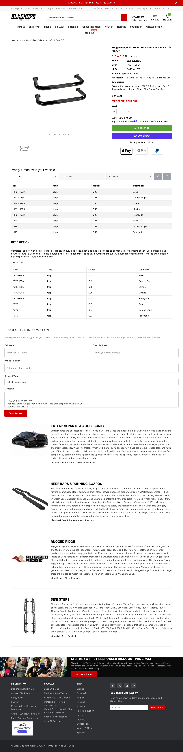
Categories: (118, 82)
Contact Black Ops (20, 693)
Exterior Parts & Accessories (126, 86)
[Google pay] (142, 151)
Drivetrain (34, 27)
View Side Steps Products (64, 636)
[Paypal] (157, 151)
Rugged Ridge (134, 60)
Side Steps (149, 89)
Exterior (73, 27)
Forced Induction (91, 27)
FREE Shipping (149, 86)
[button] (155, 17)
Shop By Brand (144, 8)
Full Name (9, 345)
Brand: (115, 60)
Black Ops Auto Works (55, 693)
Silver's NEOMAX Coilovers (58, 697)
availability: (117, 77)
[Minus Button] (114, 111)
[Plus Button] (128, 111)
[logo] (23, 17)
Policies (120, 8)
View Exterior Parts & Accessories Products (73, 462)
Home (13, 40)
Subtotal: (116, 117)
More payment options (141, 142)
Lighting (121, 27)
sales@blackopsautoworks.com (27, 8)
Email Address (100, 345)
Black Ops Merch (163, 8)
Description (20, 242)
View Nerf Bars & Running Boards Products (72, 520)
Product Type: (119, 73)
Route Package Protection (24, 718)
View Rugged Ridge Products (65, 578)
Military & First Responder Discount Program (111, 659)
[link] (24, 149)
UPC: (114, 69)
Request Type (11, 376)
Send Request (16, 413)
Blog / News (17, 697)
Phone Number (12, 360)
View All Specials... (53, 721)
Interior (108, 27)
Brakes (21, 27)
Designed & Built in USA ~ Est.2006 (64, 8)
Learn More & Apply (84, 674)
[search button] (124, 17)
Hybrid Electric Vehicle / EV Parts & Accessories (58, 711)
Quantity (115, 106)
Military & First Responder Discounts (24, 708)
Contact (130, 8)
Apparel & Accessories (55, 716)
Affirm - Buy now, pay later (25, 713)
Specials (89, 33)
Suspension (136, 27)
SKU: (114, 64)
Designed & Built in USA (23, 688)
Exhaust (59, 27)
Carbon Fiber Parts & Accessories (54, 703)
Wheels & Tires (154, 27)
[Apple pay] (126, 151)
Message (9, 388)
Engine (47, 27)
